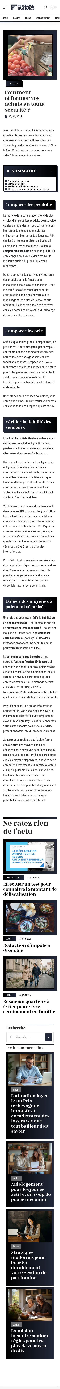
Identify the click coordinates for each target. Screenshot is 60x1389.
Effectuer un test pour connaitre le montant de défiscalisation (30, 889)
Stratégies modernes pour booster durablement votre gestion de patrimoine (28, 1265)
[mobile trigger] (6, 7)
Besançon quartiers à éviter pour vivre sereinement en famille (29, 1006)
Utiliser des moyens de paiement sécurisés (28, 189)
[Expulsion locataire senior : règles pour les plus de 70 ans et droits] (30, 1305)
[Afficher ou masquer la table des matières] (44, 171)
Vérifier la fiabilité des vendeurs (23, 186)
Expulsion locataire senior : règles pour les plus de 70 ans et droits (29, 1341)
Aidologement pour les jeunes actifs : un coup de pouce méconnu (31, 1192)
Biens (8, 995)
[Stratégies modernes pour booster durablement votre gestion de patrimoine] (30, 1226)
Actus (14, 83)
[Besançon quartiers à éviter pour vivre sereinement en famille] (30, 973)
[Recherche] (45, 7)
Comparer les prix (16, 184)
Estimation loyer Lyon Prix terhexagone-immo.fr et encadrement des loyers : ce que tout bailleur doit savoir (30, 1113)
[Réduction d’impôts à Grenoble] (30, 917)
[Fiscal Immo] (23, 7)
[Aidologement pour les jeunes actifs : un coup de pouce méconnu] (30, 1158)
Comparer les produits (18, 181)
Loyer (16, 1089)
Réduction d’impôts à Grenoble (26, 948)
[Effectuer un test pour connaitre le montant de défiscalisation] (30, 856)
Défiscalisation (12, 878)
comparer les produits (16, 251)
